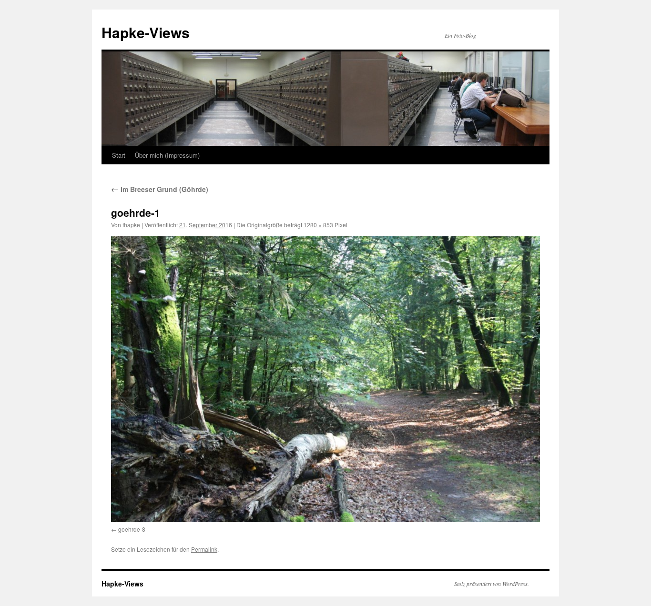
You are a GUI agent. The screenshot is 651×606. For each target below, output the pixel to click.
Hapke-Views (146, 32)
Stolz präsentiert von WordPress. (491, 583)
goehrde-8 (131, 529)
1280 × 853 (318, 225)
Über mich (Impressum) (167, 155)
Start (118, 155)
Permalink (204, 549)
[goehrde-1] (325, 379)
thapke (131, 225)
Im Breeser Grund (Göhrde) (159, 189)
